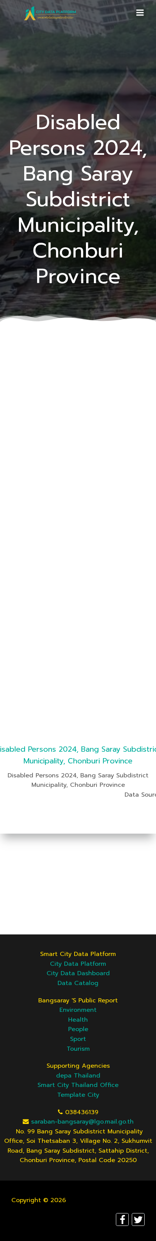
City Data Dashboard (78, 973)
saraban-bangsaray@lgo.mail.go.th (82, 1121)
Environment (78, 1009)
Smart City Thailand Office (78, 1085)
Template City (78, 1094)
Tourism (78, 1048)
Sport (78, 1039)
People (78, 1029)
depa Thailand (78, 1075)
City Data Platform (78, 963)
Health (78, 1019)
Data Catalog (78, 983)
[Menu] (140, 12)
